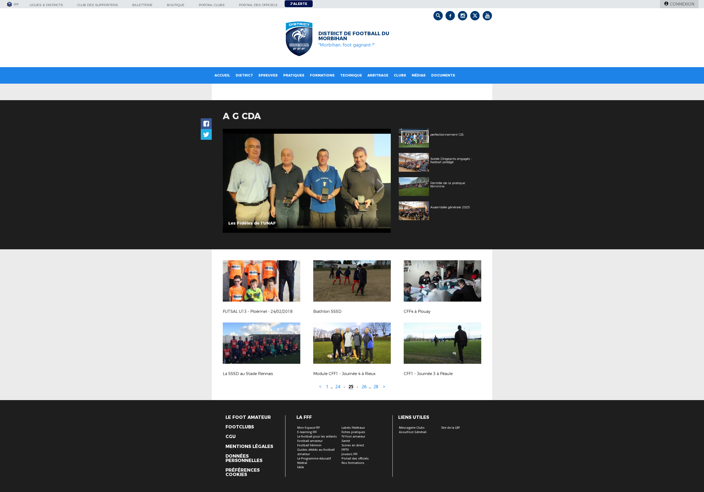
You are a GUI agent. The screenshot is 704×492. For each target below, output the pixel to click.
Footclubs (240, 427)
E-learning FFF (307, 432)
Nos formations (353, 463)
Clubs (400, 75)
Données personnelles (244, 458)
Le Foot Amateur (248, 417)
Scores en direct (353, 445)
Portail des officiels (258, 4)
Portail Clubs (212, 4)
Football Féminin (309, 445)
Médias (419, 75)
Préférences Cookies (243, 472)
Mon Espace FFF (308, 428)
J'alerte (298, 4)
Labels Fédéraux (353, 428)
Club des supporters (97, 4)
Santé (346, 441)
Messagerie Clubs (412, 428)
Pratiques (293, 75)
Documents (443, 75)
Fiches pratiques (353, 432)
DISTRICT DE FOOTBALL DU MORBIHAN (353, 36)
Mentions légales (249, 446)
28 (375, 386)
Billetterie (142, 4)
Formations (322, 75)
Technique (351, 75)
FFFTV (345, 450)
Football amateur (310, 441)
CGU (231, 436)
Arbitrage (377, 75)
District (244, 75)
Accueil (222, 75)
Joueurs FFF (350, 454)
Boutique (176, 4)
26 (364, 386)
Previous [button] (232, 181)
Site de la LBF (450, 428)
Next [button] (381, 181)
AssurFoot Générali (413, 432)
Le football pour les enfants (317, 436)
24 (337, 386)
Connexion (682, 4)
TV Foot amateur (353, 436)
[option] (307, 181)
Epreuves (268, 75)
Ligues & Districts (46, 4)
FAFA (300, 467)
